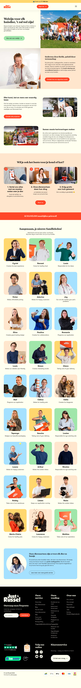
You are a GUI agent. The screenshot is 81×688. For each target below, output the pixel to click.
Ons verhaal (70, 599)
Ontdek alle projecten (13, 116)
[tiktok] (41, 656)
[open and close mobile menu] (76, 6)
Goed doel (69, 604)
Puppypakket (54, 624)
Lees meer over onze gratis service (42, 573)
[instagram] (41, 652)
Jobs (68, 609)
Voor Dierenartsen (40, 604)
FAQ (36, 614)
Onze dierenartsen (40, 612)
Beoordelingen (71, 607)
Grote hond (54, 608)
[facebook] (36, 652)
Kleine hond (54, 606)
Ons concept (70, 602)
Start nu (40, 202)
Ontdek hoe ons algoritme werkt (57, 79)
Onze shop (38, 602)
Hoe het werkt (39, 609)
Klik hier (45, 1)
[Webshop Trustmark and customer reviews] (17, 658)
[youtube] (36, 656)
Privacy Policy (39, 621)
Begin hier (41, 6)
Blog (36, 607)
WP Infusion (14, 674)
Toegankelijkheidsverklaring (43, 624)
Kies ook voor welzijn (13, 38)
